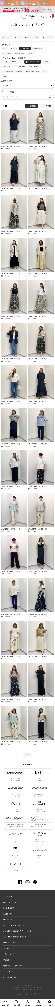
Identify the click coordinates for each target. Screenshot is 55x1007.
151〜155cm (25, 48)
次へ (27, 754)
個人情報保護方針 (9, 977)
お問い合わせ (8, 919)
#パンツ (18, 37)
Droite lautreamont (32, 71)
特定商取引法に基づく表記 (13, 965)
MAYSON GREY (16, 62)
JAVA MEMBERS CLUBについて (14, 937)
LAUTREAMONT (35, 67)
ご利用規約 (7, 971)
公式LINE (6, 948)
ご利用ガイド (8, 896)
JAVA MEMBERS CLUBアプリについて (17, 931)
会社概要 (6, 960)
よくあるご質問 (8, 908)
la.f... (44, 71)
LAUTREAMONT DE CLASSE (12, 71)
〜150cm (14, 48)
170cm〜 (31, 53)
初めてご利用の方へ (10, 902)
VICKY (46, 62)
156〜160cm (37, 48)
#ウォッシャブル (32, 37)
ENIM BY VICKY (8, 67)
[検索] (51, 96)
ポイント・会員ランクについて (14, 925)
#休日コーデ (48, 37)
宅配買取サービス (9, 942)
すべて (5, 48)
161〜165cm (7, 53)
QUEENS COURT (34, 62)
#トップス (7, 37)
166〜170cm (19, 53)
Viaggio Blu (21, 67)
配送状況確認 (8, 914)
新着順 (33, 106)
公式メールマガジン (10, 954)
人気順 (48, 106)
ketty (4, 76)
